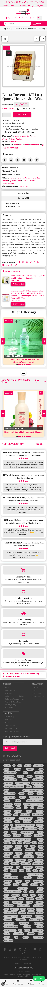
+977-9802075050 (12, 760)
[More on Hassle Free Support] (23, 653)
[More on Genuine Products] (23, 570)
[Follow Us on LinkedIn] (17, 2)
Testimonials (10, 725)
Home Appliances (30, 29)
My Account (39, 687)
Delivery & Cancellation (14, 696)
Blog (7, 722)
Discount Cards (11, 728)
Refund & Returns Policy (14, 699)
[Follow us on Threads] (9, 2)
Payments (9, 693)
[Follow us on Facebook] (4, 2)
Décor (17, 29)
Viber (26, 145)
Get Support (39, 696)
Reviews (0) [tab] (23, 198)
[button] (9, 5)
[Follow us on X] (11, 2)
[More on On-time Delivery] (23, 613)
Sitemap (23, 959)
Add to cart (22, 114)
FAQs (7, 687)
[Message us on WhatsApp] (22, 2)
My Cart (37, 690)
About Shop (9, 717)
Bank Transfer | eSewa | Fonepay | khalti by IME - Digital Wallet (23, 975)
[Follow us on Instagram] (6, 2)
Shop (11, 29)
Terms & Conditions (13, 702)
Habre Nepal (28, 963)
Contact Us (9, 708)
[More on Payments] (23, 634)
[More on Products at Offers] (23, 592)
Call (16, 145)
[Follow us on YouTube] (19, 2)
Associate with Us (12, 731)
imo (20, 145)
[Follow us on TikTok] (25, 2)
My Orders (38, 693)
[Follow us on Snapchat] (14, 2)
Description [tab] (23, 193)
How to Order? (11, 690)
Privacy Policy (10, 705)
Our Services (10, 720)
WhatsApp (34, 145)
